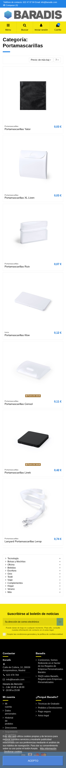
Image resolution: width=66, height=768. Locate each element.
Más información (48, 748)
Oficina (11, 564)
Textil (10, 577)
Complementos (15, 583)
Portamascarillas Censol (19, 404)
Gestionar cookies (13, 751)
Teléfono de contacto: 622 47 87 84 (18, 2)
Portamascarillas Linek (18, 472)
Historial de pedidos (9, 720)
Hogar (11, 586)
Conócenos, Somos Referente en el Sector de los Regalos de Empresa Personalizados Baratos (50, 666)
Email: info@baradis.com (46, 2)
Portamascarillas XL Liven (19, 197)
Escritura (12, 570)
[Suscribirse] (60, 622)
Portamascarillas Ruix (17, 266)
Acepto (33, 760)
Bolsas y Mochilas (16, 561)
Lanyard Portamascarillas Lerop (23, 541)
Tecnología (13, 558)
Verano (11, 589)
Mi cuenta (8, 705)
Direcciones (11, 727)
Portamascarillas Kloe (17, 335)
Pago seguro (44, 711)
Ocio (10, 573)
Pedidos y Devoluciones (50, 707)
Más (10, 592)
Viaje (10, 580)
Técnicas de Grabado (48, 703)
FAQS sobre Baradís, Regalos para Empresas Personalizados (50, 679)
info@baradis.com (15, 679)
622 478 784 (12, 675)
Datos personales (10, 712)
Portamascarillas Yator (18, 129)
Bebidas (12, 567)
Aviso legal (43, 715)
